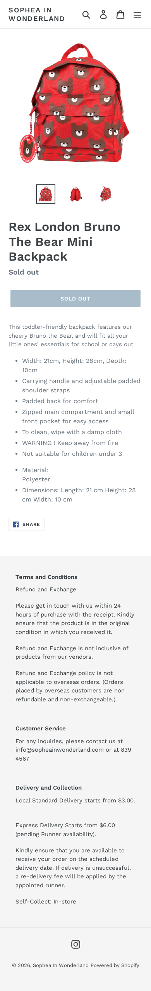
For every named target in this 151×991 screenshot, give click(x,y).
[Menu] (137, 14)
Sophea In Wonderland (37, 14)
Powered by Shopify (115, 965)
